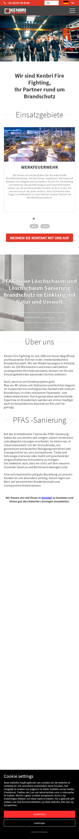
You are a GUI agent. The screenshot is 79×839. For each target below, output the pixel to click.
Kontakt (46, 498)
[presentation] (34, 226)
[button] (34, 219)
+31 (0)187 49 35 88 (18, 3)
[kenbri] (16, 10)
